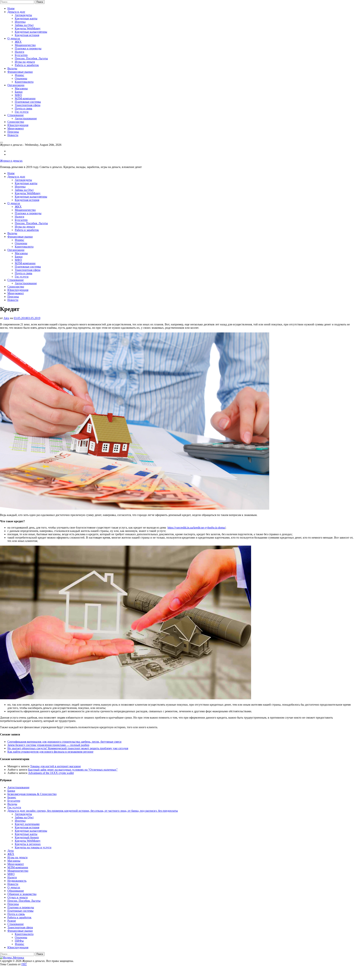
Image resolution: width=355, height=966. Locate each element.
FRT (24, 964)
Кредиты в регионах (28, 844)
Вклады (12, 68)
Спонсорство (15, 121)
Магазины (21, 88)
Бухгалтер (21, 55)
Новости (12, 135)
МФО (18, 95)
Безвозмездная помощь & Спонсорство (32, 794)
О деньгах (13, 38)
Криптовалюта (24, 81)
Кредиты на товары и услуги (33, 847)
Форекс (19, 75)
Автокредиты (23, 15)
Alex (6, 318)
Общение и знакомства (21, 894)
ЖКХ (18, 41)
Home (11, 8)
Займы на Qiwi (24, 25)
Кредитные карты (26, 18)
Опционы (21, 78)
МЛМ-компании (25, 98)
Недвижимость (16, 880)
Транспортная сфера (27, 105)
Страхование (15, 115)
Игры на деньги (25, 61)
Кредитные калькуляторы (31, 31)
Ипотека (20, 21)
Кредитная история (27, 35)
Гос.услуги (21, 111)
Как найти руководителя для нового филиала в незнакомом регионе (50, 751)
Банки (19, 91)
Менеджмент (15, 128)
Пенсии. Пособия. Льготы (31, 58)
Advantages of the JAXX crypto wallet (51, 773)
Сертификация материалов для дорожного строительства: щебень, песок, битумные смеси (64, 741)
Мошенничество (25, 45)
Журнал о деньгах (11, 160)
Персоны (13, 131)
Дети (10, 850)
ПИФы (19, 940)
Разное (11, 920)
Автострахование (26, 118)
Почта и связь (23, 108)
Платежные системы (28, 101)
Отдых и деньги (17, 897)
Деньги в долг (16, 11)
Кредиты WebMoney (27, 28)
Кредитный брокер (27, 837)
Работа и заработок (27, 65)
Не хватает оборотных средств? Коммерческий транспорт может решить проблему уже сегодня (67, 748)
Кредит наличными (27, 824)
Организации (15, 85)
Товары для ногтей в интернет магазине (55, 766)
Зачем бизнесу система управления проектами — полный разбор (48, 745)
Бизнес (11, 797)
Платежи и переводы (28, 48)
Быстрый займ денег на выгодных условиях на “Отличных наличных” (73, 769)
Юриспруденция (17, 125)
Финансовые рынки (20, 71)
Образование (15, 890)
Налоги (19, 51)
